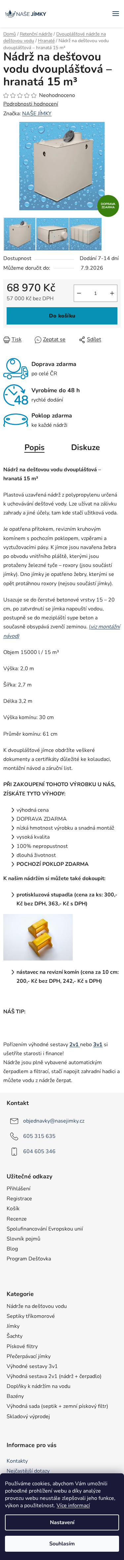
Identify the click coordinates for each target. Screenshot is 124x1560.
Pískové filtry (22, 1346)
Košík (13, 1208)
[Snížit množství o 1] (79, 293)
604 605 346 (39, 1151)
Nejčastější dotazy (28, 1471)
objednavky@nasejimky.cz (53, 1121)
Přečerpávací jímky (29, 1356)
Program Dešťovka (29, 1258)
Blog (12, 1248)
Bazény (15, 1396)
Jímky (13, 1326)
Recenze (17, 1219)
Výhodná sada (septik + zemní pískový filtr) (57, 1406)
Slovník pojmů (23, 1238)
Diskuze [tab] (85, 447)
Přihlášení (18, 1188)
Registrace (19, 1198)
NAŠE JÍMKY (37, 113)
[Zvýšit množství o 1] (112, 293)
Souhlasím (62, 1543)
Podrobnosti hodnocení (30, 104)
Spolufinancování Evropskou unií (45, 1229)
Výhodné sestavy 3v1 (32, 1366)
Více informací (73, 1505)
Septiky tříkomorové (31, 1316)
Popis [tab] (34, 447)
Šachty (14, 1336)
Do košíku (62, 316)
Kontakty (17, 1461)
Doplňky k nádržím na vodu (38, 1386)
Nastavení (62, 1522)
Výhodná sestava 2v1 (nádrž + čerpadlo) (54, 1376)
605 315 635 (39, 1136)
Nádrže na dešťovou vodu (37, 1306)
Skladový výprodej (28, 1416)
